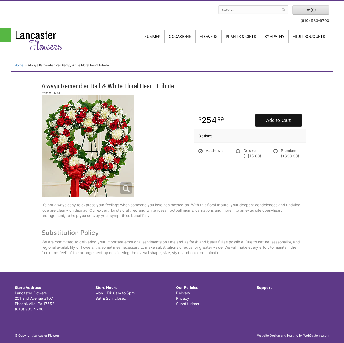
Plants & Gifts (241, 36)
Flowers (208, 36)
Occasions (180, 36)
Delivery (183, 293)
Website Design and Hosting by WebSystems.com (293, 335)
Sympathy (274, 36)
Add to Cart (278, 120)
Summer (152, 36)
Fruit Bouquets (309, 36)
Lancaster (38, 40)
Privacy (182, 298)
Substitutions (187, 303)
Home (19, 65)
